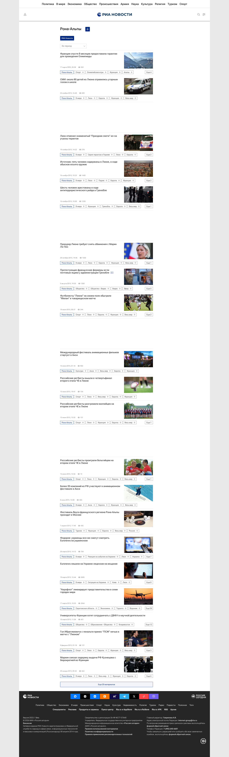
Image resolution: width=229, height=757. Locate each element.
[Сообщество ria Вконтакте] (95, 696)
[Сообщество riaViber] (153, 696)
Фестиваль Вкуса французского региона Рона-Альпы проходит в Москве (89, 513)
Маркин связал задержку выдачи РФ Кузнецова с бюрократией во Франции (88, 659)
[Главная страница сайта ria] (114, 14)
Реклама (72, 709)
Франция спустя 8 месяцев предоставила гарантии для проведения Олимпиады (88, 55)
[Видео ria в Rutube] (114, 696)
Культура (116, 705)
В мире (74, 705)
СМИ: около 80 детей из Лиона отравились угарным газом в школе (89, 80)
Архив (173, 709)
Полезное (182, 705)
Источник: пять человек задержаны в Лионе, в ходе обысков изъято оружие (88, 163)
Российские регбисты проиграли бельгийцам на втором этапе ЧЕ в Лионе (87, 461)
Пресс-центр (107, 709)
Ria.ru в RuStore (142, 709)
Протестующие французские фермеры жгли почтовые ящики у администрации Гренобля (85, 271)
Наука (107, 705)
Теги (191, 705)
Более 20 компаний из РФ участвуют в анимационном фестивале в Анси (90, 487)
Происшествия (87, 705)
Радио (161, 705)
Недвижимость (130, 705)
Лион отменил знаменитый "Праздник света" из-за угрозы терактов (88, 137)
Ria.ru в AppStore (124, 709)
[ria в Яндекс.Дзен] (85, 696)
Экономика (64, 705)
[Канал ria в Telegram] (124, 696)
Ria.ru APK (157, 709)
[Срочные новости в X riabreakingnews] (144, 696)
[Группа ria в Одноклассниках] (104, 696)
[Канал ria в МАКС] (75, 696)
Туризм (152, 705)
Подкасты (171, 705)
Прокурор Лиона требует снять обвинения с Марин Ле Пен (88, 245)
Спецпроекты (59, 709)
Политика (40, 705)
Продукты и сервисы (89, 709)
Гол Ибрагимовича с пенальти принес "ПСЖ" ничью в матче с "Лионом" (89, 633)
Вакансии (27, 723)
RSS (166, 709)
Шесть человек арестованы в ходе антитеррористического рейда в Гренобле (83, 189)
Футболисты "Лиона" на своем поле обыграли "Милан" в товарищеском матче (85, 297)
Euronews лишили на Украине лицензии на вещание (89, 563)
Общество (51, 705)
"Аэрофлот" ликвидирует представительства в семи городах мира (89, 590)
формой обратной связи (157, 726)
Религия (143, 705)
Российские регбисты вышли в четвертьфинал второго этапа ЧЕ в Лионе (86, 379)
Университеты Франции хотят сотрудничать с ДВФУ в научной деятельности (102, 615)
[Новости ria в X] (134, 696)
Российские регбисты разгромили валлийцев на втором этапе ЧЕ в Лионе (87, 405)
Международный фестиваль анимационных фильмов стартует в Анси (89, 353)
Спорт (99, 705)
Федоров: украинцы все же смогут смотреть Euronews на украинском (84, 539)
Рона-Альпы (70, 29)
